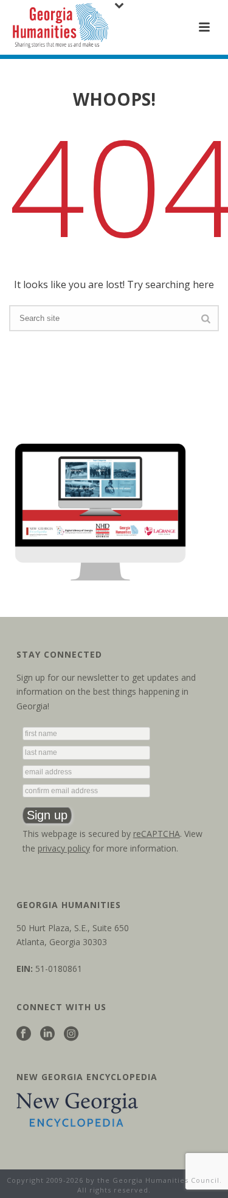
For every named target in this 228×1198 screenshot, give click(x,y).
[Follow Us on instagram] (71, 1034)
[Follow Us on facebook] (23, 1034)
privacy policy (64, 848)
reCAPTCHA (156, 833)
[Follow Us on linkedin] (47, 1034)
